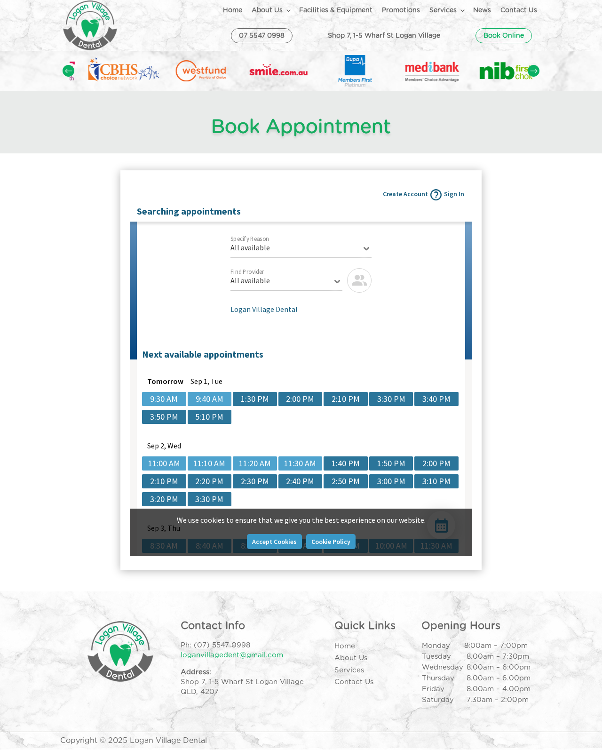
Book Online (503, 35)
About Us (267, 10)
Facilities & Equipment (335, 10)
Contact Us (518, 10)
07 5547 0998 (262, 35)
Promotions (401, 10)
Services (443, 10)
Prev (68, 71)
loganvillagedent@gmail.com (232, 655)
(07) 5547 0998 (222, 645)
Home (232, 10)
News (482, 10)
